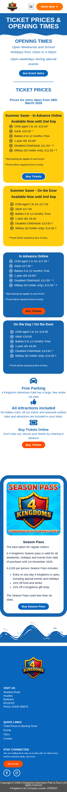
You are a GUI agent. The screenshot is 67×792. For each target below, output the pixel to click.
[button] (31, 6)
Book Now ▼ (49, 6)
